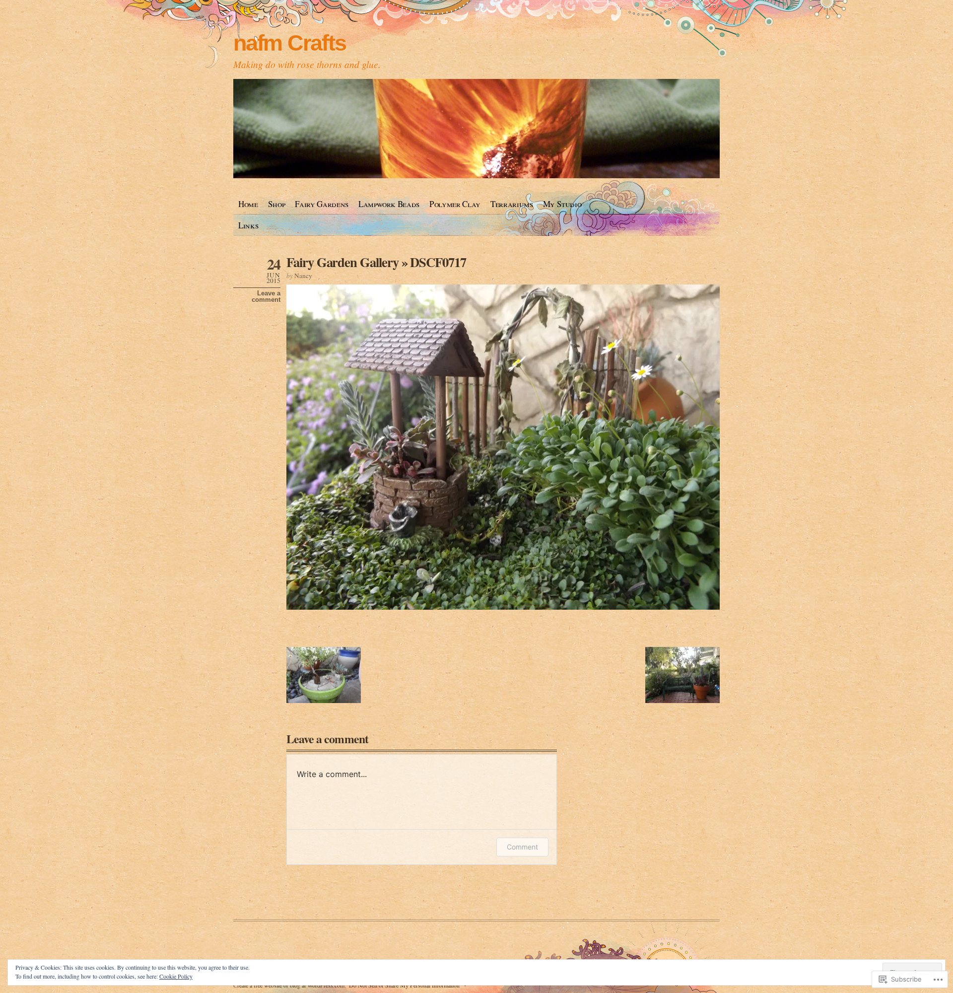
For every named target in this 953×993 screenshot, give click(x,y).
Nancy (303, 275)
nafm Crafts (289, 43)
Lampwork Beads (388, 204)
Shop (276, 204)
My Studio (562, 204)
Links (248, 225)
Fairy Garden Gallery (342, 262)
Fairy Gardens (321, 204)
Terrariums (511, 204)
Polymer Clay (454, 204)
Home (248, 204)
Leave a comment (266, 296)
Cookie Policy (176, 976)
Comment (522, 847)
